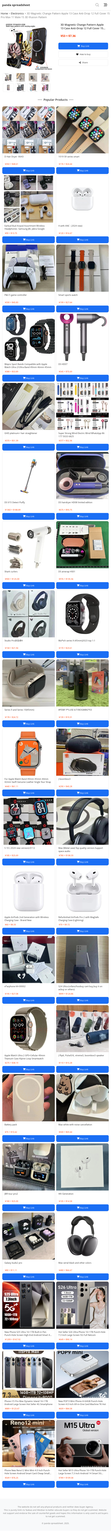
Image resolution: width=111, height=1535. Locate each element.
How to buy (85, 54)
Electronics (17, 13)
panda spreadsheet (16, 5)
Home (4, 13)
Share (85, 62)
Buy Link (85, 46)
